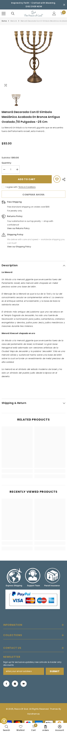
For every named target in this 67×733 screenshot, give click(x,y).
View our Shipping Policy (19, 246)
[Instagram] (15, 684)
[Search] (13, 14)
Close (64, 5)
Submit (55, 671)
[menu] (4, 14)
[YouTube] (23, 684)
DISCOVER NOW (34, 6)
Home (4, 21)
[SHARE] (62, 179)
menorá (13, 21)
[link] (17, 471)
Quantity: (7, 162)
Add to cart (26, 179)
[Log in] (54, 13)
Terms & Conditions (27, 187)
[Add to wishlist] (56, 179)
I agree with (12, 187)
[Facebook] (6, 684)
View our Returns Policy (18, 228)
